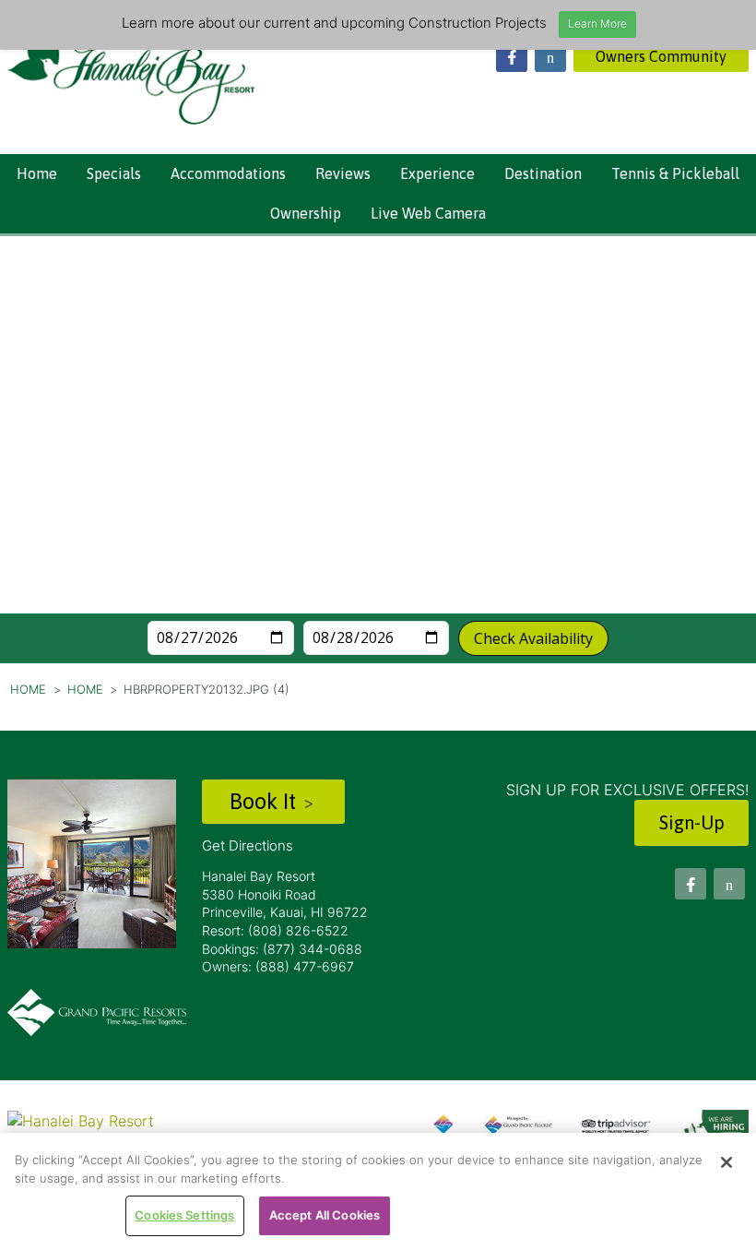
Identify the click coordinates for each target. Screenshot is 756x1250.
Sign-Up (692, 822)
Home (37, 173)
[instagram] (550, 56)
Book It (265, 801)
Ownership (305, 213)
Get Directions (247, 845)
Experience (437, 173)
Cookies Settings (184, 1215)
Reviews (343, 173)
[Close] (726, 1162)
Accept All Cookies (324, 1215)
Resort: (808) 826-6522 (275, 930)
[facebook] (512, 56)
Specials (114, 173)
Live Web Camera (428, 213)
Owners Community (661, 56)
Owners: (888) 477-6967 (278, 966)
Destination (543, 173)
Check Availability (533, 638)
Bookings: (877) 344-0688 (282, 949)
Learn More (597, 23)
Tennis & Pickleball (675, 173)
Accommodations (228, 173)
